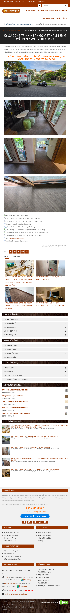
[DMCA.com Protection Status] (63, 602)
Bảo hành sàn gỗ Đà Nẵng (12, 559)
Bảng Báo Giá (19, 2)
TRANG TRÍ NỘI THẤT (10, 335)
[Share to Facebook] (10, 252)
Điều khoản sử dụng (44, 532)
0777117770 (12, 590)
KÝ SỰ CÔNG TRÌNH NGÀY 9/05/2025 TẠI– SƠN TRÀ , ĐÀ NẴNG (30, 447)
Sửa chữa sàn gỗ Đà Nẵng (12, 556)
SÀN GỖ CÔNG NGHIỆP (11, 319)
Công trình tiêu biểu (19, 30)
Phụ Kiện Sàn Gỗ (9, 372)
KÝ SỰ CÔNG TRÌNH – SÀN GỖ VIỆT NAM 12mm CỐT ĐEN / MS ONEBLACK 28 (34, 436)
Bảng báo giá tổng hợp (11, 551)
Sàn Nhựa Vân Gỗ (43, 580)
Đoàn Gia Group (8, 2)
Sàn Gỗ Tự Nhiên (61, 11)
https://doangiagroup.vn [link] (16, 238)
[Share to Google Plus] (23, 252)
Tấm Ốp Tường (9, 368)
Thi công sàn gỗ (9, 554)
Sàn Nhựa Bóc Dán (10, 345)
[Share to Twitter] (19, 252)
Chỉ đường (27, 580)
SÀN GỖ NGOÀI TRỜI (10, 331)
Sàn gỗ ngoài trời (43, 577)
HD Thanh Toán (30, 2)
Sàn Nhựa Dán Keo (10, 349)
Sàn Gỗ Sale (41, 2)
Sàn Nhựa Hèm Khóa (11, 353)
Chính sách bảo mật (44, 535)
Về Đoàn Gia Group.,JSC (11, 532)
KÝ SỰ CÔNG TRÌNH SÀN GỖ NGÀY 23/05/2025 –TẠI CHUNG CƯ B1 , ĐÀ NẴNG (35, 469)
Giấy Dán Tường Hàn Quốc (13, 375)
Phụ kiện (58, 18)
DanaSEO (55, 602)
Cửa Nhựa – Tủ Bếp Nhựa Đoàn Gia (16, 379)
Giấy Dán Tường (43, 575)
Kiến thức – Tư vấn (10, 538)
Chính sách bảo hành (44, 538)
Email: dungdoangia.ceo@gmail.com (15, 594)
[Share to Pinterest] (14, 252)
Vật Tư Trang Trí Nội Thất (46, 569)
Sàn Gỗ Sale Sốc (10, 357)
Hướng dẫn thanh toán (11, 535)
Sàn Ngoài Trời (48, 18)
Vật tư (64, 18)
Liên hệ (40, 541)
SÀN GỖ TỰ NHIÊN (9, 327)
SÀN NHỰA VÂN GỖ (10, 323)
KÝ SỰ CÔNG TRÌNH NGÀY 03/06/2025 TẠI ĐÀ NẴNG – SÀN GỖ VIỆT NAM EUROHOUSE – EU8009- (19, 305)
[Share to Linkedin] (27, 252)
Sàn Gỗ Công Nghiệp (32, 11)
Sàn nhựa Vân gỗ (47, 11)
